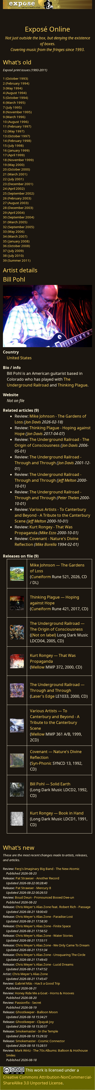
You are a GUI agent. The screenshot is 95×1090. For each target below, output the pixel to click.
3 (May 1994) (12, 88)
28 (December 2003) (18, 208)
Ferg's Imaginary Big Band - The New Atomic (47, 869)
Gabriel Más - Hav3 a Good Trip (37, 983)
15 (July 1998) (13, 145)
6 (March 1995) (14, 102)
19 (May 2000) (13, 165)
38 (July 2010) (13, 255)
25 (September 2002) (18, 193)
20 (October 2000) (16, 169)
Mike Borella (46, 544)
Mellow (38, 667)
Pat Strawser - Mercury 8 (33, 888)
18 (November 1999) (18, 160)
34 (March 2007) (15, 236)
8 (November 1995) (17, 112)
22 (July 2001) (13, 179)
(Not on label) (43, 635)
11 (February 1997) (17, 126)
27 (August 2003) (15, 203)
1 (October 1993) (15, 78)
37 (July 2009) (13, 251)
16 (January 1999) (16, 150)
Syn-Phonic (41, 763)
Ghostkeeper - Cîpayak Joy (35, 1022)
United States (19, 357)
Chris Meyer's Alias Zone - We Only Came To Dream (52, 945)
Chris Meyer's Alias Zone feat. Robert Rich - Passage (53, 907)
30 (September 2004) (18, 217)
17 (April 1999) (14, 155)
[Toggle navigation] (15, 16)
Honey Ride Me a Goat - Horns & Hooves (44, 993)
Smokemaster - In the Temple (37, 1031)
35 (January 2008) (16, 241)
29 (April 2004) (14, 212)
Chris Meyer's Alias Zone (30, 974)
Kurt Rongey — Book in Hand (57, 813)
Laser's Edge (43, 696)
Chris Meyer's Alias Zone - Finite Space (43, 926)
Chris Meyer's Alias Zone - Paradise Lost (44, 916)
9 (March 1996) (14, 117)
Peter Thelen (68, 497)
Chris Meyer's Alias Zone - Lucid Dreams (44, 964)
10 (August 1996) (15, 122)
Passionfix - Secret (28, 1002)
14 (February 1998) (17, 140)
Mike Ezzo (48, 532)
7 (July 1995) (12, 107)
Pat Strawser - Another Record (37, 878)
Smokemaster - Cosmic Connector (40, 1041)
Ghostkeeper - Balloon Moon (37, 1012)
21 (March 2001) (15, 174)
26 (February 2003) (17, 198)
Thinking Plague (72, 385)
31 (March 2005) (15, 222)
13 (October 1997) (16, 136)
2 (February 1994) (16, 83)
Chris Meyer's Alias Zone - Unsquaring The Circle (50, 955)
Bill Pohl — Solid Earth (50, 784)
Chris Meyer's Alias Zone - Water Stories (44, 935)
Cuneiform (41, 576)
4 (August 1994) (15, 93)
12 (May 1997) (13, 131)
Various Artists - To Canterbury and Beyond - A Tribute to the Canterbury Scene (52, 515)
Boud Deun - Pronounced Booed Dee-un (44, 897)
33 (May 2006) (13, 231)
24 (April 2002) (14, 188)
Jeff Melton (67, 480)
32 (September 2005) (18, 227)
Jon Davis (33, 422)
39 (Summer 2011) (16, 260)
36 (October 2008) (16, 246)
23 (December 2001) (18, 184)
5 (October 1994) (15, 97)
